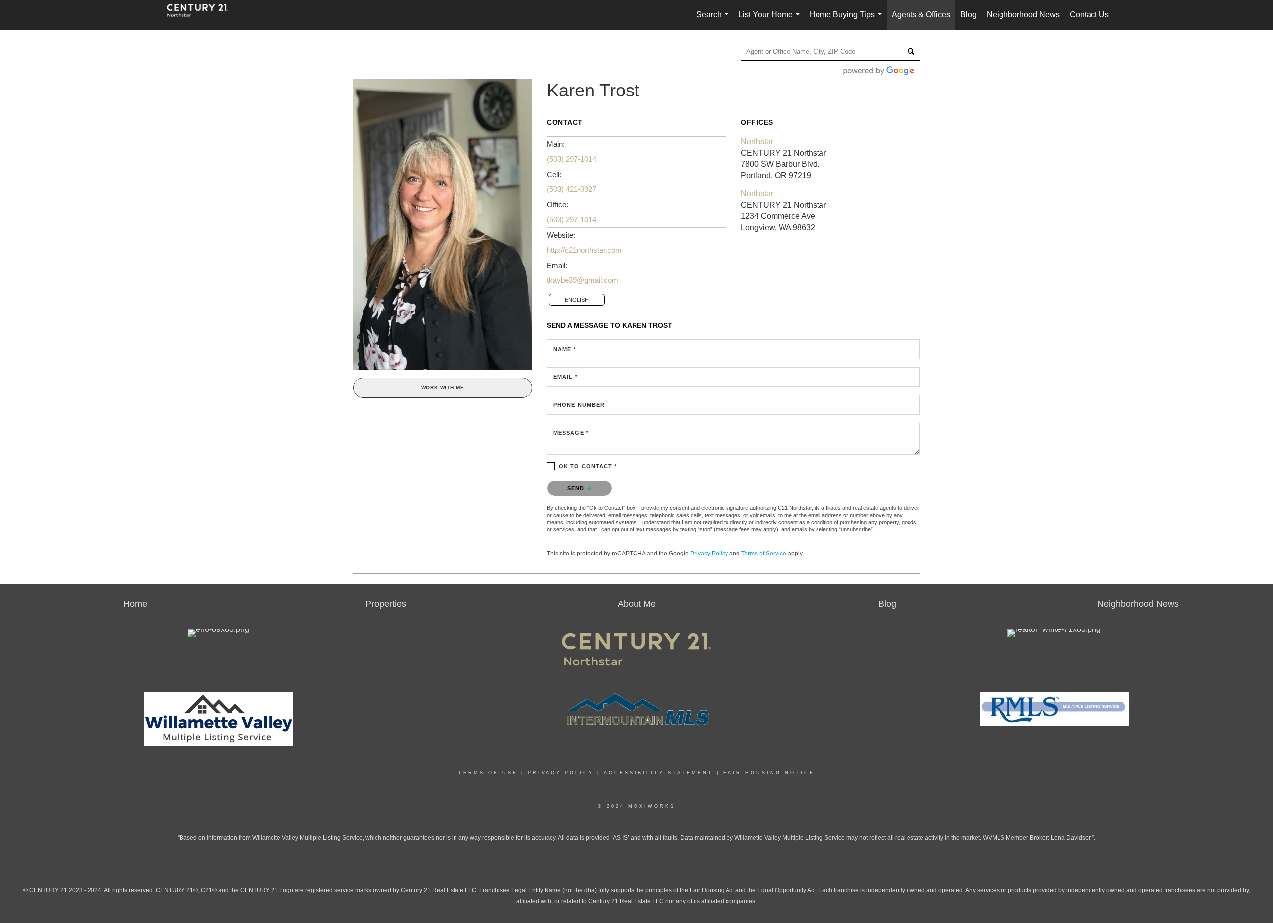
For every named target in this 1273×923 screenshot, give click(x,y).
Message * (571, 433)
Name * (564, 349)
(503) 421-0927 (571, 189)
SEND (577, 488)
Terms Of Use (488, 772)
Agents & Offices (921, 14)
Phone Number (579, 405)
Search (714, 20)
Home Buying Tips (848, 20)
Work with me (442, 387)
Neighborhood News (1023, 14)
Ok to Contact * (588, 466)
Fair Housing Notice (769, 772)
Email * (565, 377)
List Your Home (771, 20)
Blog (968, 14)
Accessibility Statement (658, 772)
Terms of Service (763, 553)
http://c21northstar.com (584, 250)
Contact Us (1089, 14)
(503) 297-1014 (571, 159)
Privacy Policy (709, 553)
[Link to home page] (202, 15)
